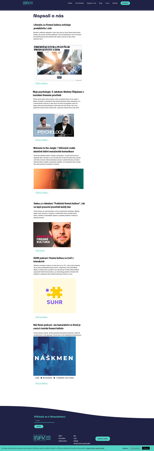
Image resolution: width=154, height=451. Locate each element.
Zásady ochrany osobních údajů (95, 448)
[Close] (152, 448)
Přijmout (146, 448)
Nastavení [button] (125, 448)
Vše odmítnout (135, 448)
